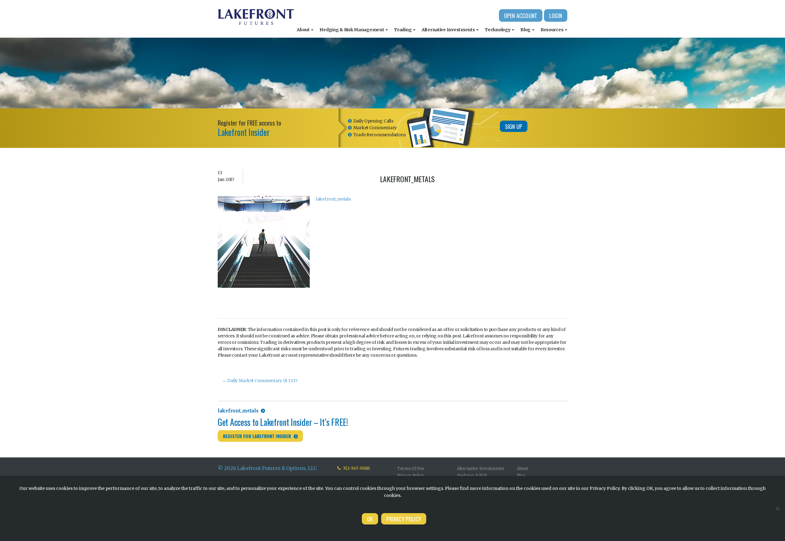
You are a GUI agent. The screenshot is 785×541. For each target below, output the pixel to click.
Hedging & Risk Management (352, 29)
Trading (403, 29)
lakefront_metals (333, 199)
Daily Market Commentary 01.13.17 (259, 380)
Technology (498, 29)
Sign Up (513, 126)
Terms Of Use (410, 468)
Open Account (520, 16)
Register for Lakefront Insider (257, 436)
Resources (552, 29)
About (303, 29)
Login (555, 16)
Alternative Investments (449, 29)
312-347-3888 (356, 468)
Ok (370, 519)
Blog (525, 29)
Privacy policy (403, 519)
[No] (777, 508)
